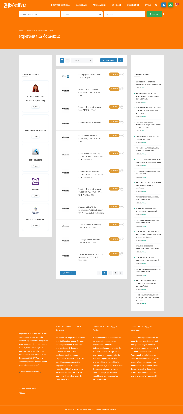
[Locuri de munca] (15, 5)
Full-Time (114, 74)
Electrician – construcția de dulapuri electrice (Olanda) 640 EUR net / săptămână (148, 234)
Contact (116, 5)
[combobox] (82, 14)
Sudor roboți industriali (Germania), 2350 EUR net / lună (89, 139)
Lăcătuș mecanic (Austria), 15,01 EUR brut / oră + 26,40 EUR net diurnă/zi (90, 174)
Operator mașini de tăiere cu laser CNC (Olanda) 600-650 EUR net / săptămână (147, 283)
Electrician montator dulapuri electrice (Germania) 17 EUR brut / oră (148, 110)
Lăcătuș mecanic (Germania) (89, 122)
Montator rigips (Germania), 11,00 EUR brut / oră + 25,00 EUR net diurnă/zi (90, 192)
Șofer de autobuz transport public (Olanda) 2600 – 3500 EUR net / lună (147, 297)
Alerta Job (110, 60)
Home (21, 30)
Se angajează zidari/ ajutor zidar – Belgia (89, 76)
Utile (148, 5)
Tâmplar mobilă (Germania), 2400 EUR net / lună (89, 226)
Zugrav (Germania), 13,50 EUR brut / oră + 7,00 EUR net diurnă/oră (91, 257)
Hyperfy (35, 190)
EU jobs (22, 393)
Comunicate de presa (27, 388)
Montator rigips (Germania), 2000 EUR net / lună (89, 108)
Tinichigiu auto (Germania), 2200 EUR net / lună (89, 241)
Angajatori (99, 5)
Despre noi (133, 5)
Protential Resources (35, 130)
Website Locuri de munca (30, 371)
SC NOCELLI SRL (35, 160)
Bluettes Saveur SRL (35, 219)
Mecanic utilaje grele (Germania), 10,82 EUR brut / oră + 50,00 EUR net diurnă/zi (91, 210)
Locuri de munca (60, 5)
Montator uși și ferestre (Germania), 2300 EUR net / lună (89, 92)
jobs (35, 107)
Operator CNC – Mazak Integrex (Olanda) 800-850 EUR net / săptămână (148, 185)
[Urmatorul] (120, 273)
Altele (144, 88)
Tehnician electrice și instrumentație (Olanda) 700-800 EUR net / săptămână (148, 124)
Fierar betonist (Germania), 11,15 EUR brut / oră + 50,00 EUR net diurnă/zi (90, 156)
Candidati (81, 5)
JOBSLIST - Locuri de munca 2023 (81, 410)
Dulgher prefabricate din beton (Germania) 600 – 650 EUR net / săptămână (147, 96)
